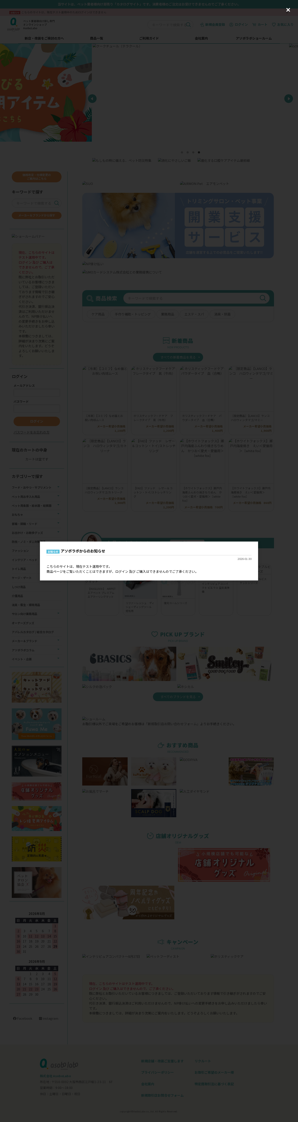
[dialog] (149, 561)
